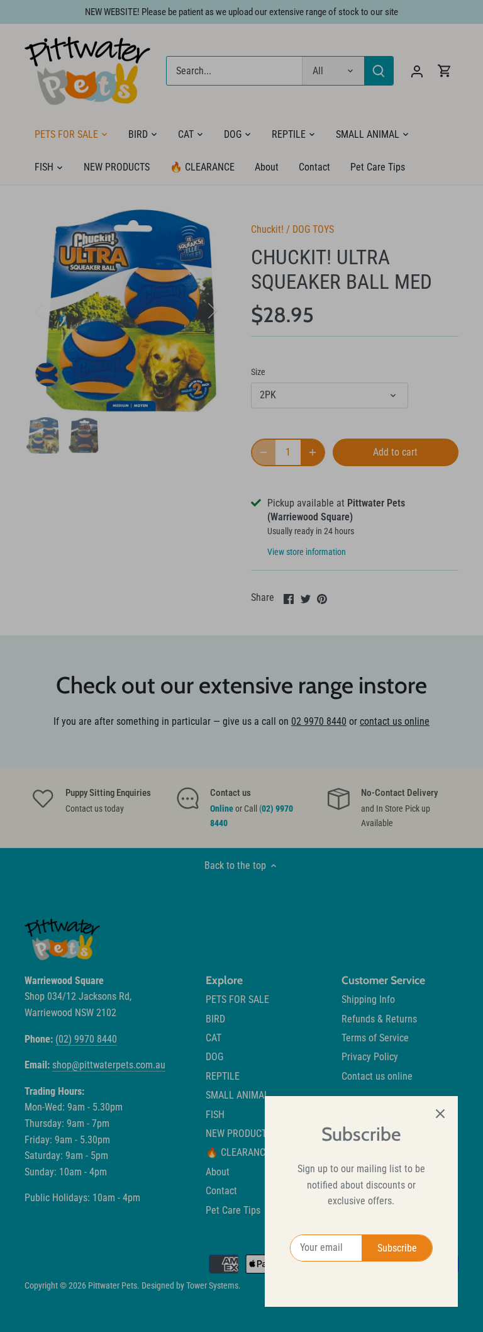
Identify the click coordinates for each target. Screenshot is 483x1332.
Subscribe (397, 1248)
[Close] (440, 1114)
